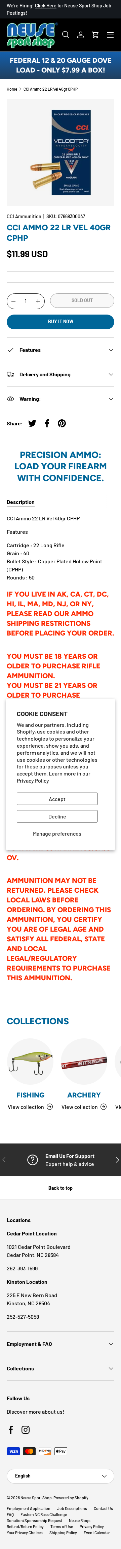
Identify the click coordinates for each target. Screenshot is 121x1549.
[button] (95, 35)
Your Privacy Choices (25, 1532)
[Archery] (84, 1061)
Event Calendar (97, 1532)
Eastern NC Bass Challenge (44, 1514)
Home (12, 89)
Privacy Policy (33, 780)
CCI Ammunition (24, 216)
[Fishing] (30, 1061)
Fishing (30, 1095)
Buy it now (60, 321)
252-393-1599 (22, 1268)
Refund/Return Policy (25, 1526)
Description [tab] (21, 502)
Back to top (60, 1188)
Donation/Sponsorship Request (34, 1520)
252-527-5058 (23, 1316)
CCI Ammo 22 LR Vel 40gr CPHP (51, 89)
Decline (57, 816)
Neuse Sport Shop (36, 1497)
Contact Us (103, 1508)
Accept (57, 799)
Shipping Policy (63, 1532)
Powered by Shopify (70, 1497)
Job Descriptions (72, 1508)
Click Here (45, 5)
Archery (84, 1095)
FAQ (10, 1514)
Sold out (82, 300)
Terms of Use (61, 1526)
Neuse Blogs (79, 1520)
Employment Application (28, 1508)
